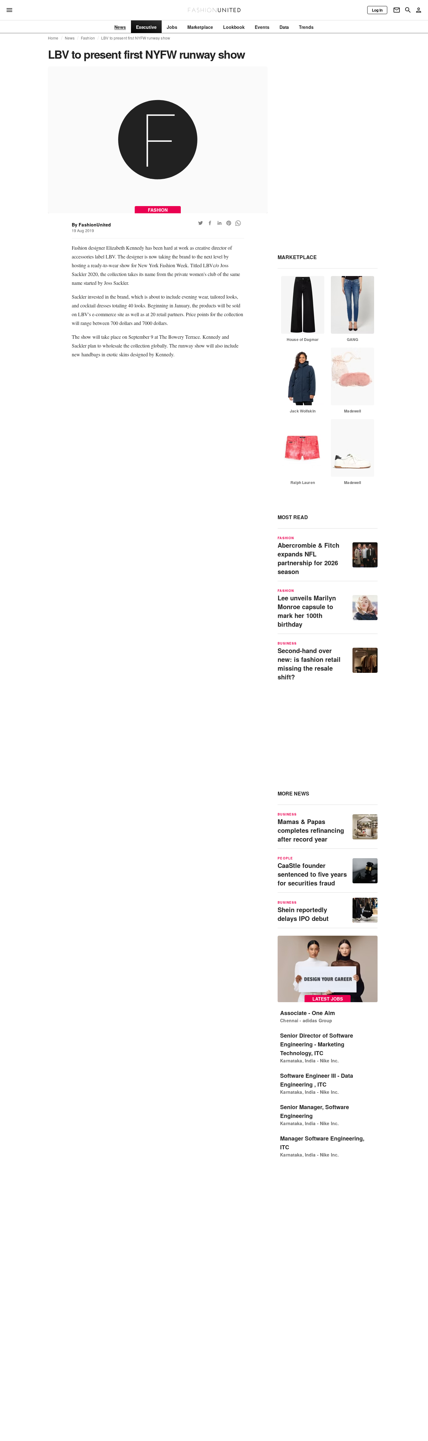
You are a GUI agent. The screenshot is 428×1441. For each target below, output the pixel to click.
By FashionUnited (91, 224)
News (70, 38)
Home (53, 38)
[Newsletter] (396, 10)
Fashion (88, 38)
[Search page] (408, 10)
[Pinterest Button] (228, 223)
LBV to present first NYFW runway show (135, 38)
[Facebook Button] (210, 223)
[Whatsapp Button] (238, 223)
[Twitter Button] (200, 223)
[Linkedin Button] (219, 223)
